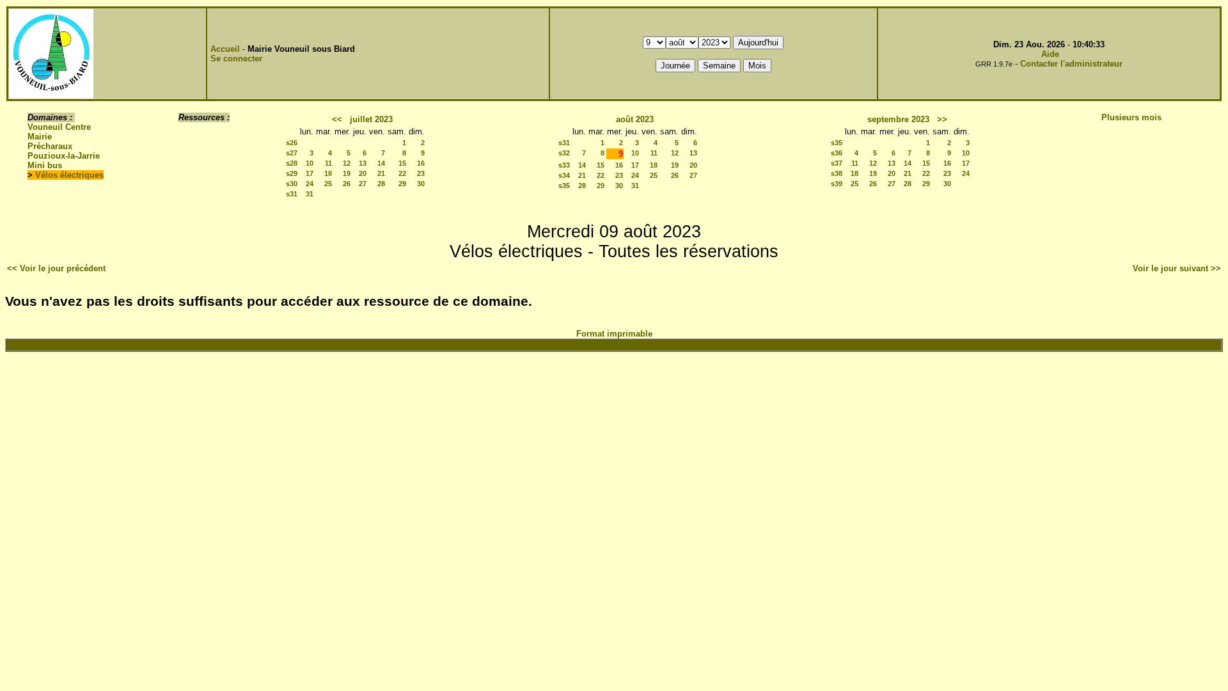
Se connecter (236, 58)
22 (402, 173)
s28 (291, 163)
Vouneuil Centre (59, 127)
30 (421, 183)
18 (328, 173)
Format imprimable (614, 333)
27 (362, 183)
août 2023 (635, 119)
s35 (564, 185)
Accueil (225, 49)
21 (381, 173)
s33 (564, 165)
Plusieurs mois (1131, 117)
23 (421, 173)
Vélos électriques (69, 175)
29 (402, 183)
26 (346, 183)
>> (942, 119)
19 (346, 173)
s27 (291, 153)
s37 (836, 163)
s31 (291, 194)
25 (328, 183)
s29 (291, 173)
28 (381, 183)
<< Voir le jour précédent (56, 268)
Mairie (40, 136)
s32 (564, 153)
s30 (291, 183)
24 (309, 183)
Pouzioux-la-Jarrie (64, 156)
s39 (836, 183)
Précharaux (50, 146)
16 (421, 163)
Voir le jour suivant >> (1177, 268)
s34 (564, 175)
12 (346, 163)
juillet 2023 (371, 119)
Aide (1050, 54)
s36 (836, 153)
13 (362, 163)
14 (381, 163)
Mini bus (45, 165)
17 (309, 173)
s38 (836, 173)
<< (337, 119)
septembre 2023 (898, 119)
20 (362, 173)
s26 (291, 143)
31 (309, 194)
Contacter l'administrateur (1071, 63)
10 (309, 163)
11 (328, 163)
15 (402, 163)
